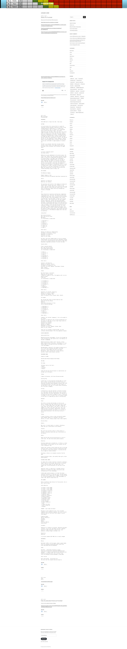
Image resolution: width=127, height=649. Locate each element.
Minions (79, 94)
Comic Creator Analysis (73, 28)
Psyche (71, 140)
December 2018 (72, 192)
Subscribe (44, 638)
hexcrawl (82, 91)
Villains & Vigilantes (79, 112)
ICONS (72, 92)
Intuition (71, 138)
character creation (79, 82)
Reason (71, 136)
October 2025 (72, 157)
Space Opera (73, 108)
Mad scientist (73, 94)
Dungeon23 (77, 85)
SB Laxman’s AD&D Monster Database (79, 38)
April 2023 (71, 173)
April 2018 (71, 201)
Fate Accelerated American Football (51, 601)
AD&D (72, 78)
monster (82, 96)
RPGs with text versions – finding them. (79, 36)
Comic (71, 52)
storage (79, 108)
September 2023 (72, 168)
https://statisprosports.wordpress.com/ (48, 97)
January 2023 (72, 177)
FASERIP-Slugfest (80, 87)
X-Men (71, 114)
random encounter (74, 103)
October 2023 (72, 166)
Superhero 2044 (73, 110)
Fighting (71, 129)
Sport (71, 67)
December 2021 (72, 184)
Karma (76, 92)
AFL (42, 579)
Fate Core (80, 89)
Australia (80, 78)
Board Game (72, 50)
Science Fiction (72, 65)
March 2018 (72, 203)
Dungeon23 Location (76, 44)
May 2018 (71, 199)
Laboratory (81, 92)
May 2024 (71, 162)
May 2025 (71, 160)
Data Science (72, 56)
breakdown (72, 80)
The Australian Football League (47, 581)
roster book (80, 105)
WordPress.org (72, 214)
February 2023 (72, 175)
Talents (71, 125)
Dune (71, 85)
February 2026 (72, 155)
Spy (70, 69)
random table (81, 103)
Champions (79, 80)
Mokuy (77, 96)
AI (76, 78)
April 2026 (71, 151)
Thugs (79, 110)
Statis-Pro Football (46, 17)
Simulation (78, 107)
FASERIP (72, 87)
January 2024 (72, 164)
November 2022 (72, 181)
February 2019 (72, 188)
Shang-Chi (72, 107)
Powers (71, 123)
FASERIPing (47, 3)
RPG (70, 63)
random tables (73, 105)
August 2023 (72, 170)
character (72, 82)
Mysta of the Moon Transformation (75, 26)
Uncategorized (72, 72)
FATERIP (72, 91)
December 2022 (72, 179)
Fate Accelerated (73, 89)
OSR (82, 98)
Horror (71, 61)
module (72, 96)
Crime (71, 54)
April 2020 (71, 186)
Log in (71, 209)
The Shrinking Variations (73, 30)
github (77, 91)
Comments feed (72, 212)
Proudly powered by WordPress (46, 646)
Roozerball (44, 117)
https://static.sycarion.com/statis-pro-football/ (49, 22)
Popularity (71, 121)
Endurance (71, 134)
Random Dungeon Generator (75, 101)
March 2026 (72, 153)
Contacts (71, 127)
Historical (71, 59)
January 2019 (72, 190)
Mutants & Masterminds (74, 98)
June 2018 (71, 197)
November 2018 (72, 194)
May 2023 (71, 171)
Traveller (72, 112)
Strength (71, 132)
